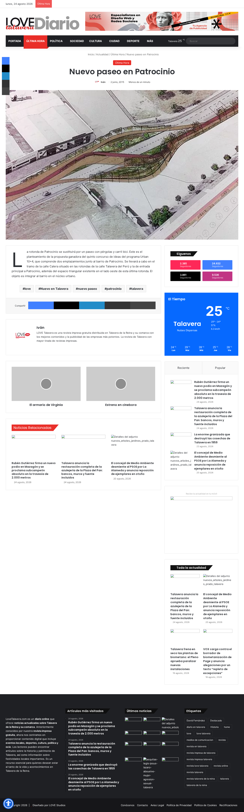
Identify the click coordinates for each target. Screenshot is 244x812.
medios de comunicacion (200, 739)
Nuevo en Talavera (54, 289)
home (227, 727)
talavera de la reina (197, 785)
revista (222, 739)
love (28, 289)
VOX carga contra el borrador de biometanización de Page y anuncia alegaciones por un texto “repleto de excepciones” (217, 661)
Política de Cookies (205, 805)
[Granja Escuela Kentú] (151, 749)
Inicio (90, 54)
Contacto (142, 805)
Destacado (216, 720)
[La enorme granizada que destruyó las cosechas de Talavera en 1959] (180, 440)
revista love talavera (197, 765)
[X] (66, 305)
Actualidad (102, 54)
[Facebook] (41, 305)
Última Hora (35, 41)
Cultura (95, 41)
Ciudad (114, 41)
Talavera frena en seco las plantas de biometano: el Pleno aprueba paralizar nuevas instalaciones (184, 659)
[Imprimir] (143, 305)
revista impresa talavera (199, 759)
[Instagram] (52, 347)
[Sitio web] (39, 347)
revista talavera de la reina (201, 778)
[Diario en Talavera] (42, 23)
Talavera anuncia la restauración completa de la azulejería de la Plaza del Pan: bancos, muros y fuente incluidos (82, 470)
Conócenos (127, 805)
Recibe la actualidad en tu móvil (201, 493)
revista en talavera (196, 746)
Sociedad (77, 41)
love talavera (203, 733)
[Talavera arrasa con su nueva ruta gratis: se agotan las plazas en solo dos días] (133, 746)
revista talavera (195, 772)
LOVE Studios (57, 805)
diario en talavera (196, 727)
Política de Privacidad (179, 805)
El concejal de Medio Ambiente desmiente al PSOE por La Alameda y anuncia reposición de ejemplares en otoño (132, 468)
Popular (220, 368)
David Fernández (196, 720)
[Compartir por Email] (117, 305)
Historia (214, 727)
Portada (14, 41)
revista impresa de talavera (201, 752)
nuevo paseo (87, 289)
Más (150, 41)
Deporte (133, 41)
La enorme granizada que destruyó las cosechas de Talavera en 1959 (212, 438)
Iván (103, 82)
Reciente (183, 368)
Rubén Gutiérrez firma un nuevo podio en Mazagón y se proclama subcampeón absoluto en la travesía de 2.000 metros (34, 470)
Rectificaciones (228, 805)
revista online (221, 765)
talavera (137, 289)
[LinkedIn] (92, 305)
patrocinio (114, 289)
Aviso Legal (157, 805)
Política (56, 41)
